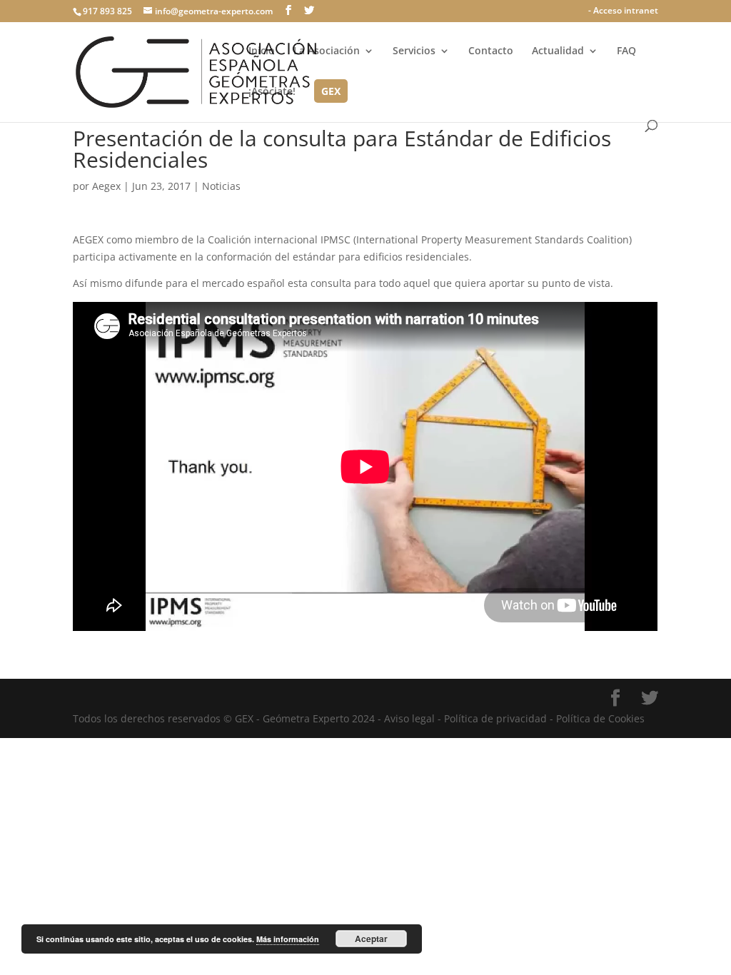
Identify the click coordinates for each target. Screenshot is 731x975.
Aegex (106, 186)
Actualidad (558, 51)
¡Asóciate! (272, 92)
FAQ (626, 51)
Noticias (221, 186)
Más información (287, 939)
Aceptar (371, 938)
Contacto (490, 51)
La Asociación (326, 51)
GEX (331, 92)
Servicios (414, 51)
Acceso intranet (625, 10)
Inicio (261, 51)
